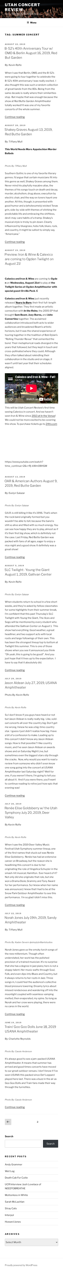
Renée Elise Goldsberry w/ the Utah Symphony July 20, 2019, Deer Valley (31, 812)
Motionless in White (16, 1195)
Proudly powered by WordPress (21, 1265)
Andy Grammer (13, 1164)
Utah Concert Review (22, 7)
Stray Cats (11, 1208)
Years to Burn (23, 302)
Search (9, 1136)
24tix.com (51, 423)
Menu (33, 22)
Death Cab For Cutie (16, 1177)
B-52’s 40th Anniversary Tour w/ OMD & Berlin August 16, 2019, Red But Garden (31, 53)
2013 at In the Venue (43, 415)
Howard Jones (13, 1221)
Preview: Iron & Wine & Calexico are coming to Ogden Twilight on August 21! (29, 259)
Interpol (9, 1215)
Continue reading (15, 116)
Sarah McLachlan (14, 1201)
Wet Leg (10, 1171)
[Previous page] (8, 1122)
